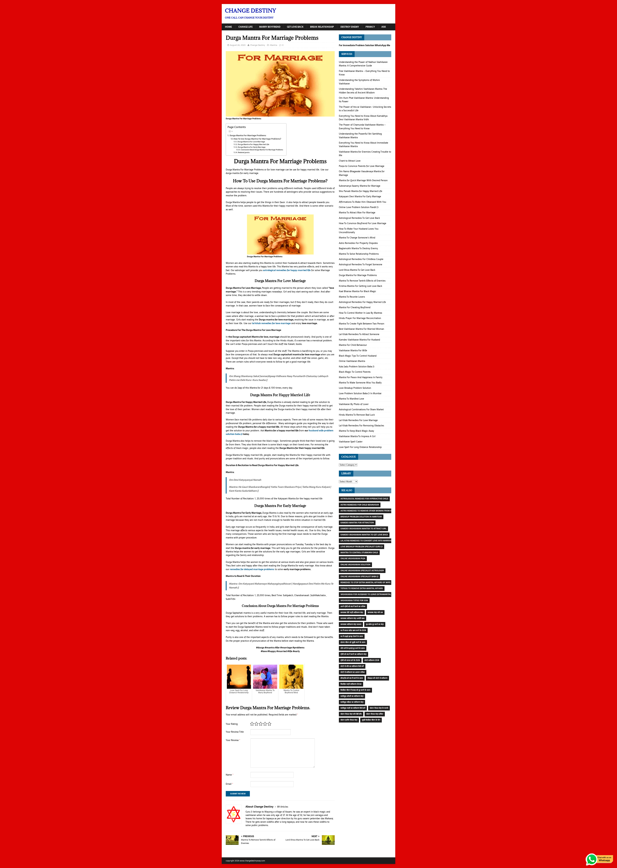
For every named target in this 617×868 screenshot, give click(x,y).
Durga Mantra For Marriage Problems (248, 135)
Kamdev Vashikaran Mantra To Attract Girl (363, 528)
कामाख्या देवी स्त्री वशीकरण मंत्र (351, 612)
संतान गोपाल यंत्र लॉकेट (374, 714)
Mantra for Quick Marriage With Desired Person (363, 180)
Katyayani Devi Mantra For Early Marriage (360, 196)
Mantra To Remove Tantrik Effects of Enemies (362, 280)
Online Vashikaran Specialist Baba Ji (359, 576)
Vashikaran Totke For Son (354, 600)
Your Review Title (235, 732)
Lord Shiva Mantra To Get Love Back (357, 270)
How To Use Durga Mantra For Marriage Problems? (257, 138)
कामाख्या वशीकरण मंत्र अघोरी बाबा (352, 618)
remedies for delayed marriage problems (252, 569)
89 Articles (282, 807)
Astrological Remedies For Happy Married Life (362, 302)
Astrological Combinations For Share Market (361, 409)
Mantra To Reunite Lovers (352, 297)
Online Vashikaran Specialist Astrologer (362, 570)
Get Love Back (295, 27)
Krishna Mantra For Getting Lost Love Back (360, 286)
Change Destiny (257, 45)
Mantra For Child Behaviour (353, 345)
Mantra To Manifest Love (351, 398)
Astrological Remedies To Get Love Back (359, 218)
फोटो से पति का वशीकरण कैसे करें (352, 666)
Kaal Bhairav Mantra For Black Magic (357, 291)
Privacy (370, 27)
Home (228, 27)
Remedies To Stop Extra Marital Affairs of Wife (365, 582)
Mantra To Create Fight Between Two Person (361, 323)
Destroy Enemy (349, 27)
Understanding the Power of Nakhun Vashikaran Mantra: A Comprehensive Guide (363, 63)
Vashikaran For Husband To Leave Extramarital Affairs (369, 594)
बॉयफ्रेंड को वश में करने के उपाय (351, 678)
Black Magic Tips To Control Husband (357, 356)
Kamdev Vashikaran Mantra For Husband (359, 339)
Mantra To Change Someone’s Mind (357, 237)
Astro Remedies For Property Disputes (358, 243)
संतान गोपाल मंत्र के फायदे (379, 708)
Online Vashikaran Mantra (352, 361)
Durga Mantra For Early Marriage (251, 147)
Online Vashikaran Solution (355, 564)
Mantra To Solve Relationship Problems (359, 254)
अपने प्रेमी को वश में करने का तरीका (352, 606)
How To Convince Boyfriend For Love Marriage (362, 223)
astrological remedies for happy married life (287, 270)
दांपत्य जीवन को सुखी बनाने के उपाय (352, 642)
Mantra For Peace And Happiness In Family (360, 377)
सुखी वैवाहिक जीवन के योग (371, 720)
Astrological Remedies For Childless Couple (361, 259)
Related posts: (244, 152)
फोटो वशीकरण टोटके (371, 660)
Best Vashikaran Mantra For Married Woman (361, 329)
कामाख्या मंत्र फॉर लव (375, 612)
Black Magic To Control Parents (355, 372)
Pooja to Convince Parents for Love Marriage (361, 166)
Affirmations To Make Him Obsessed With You (362, 202)
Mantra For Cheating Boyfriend (354, 307)
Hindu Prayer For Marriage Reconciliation (360, 318)
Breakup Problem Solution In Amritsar (361, 516)
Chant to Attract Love (350, 161)
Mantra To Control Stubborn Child (359, 552)
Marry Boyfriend (269, 27)
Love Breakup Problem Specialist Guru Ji (361, 546)
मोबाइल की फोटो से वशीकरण (377, 678)
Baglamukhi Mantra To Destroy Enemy (358, 248)
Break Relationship (322, 27)
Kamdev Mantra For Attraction (357, 522)
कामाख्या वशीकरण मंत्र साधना (350, 624)
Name (229, 775)
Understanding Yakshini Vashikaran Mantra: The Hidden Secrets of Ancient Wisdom (363, 90)
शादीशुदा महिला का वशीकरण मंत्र (351, 702)
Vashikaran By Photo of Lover (354, 404)
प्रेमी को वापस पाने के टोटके (350, 660)
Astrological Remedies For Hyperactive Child (364, 498)
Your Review (233, 740)
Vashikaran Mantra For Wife (353, 350)
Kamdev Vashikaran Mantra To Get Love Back (364, 534)
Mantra (273, 45)
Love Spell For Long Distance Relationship (360, 447)
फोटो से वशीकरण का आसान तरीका (352, 672)
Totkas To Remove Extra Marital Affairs (361, 588)
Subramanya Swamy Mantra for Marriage (359, 186)
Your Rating (232, 724)
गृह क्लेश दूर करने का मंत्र (375, 624)
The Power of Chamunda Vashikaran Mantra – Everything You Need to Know (362, 126)
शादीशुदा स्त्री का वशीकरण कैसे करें (352, 708)
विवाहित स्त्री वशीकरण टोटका (351, 684)
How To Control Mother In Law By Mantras (360, 313)
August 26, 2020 (238, 45)
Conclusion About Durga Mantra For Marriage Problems (262, 150)
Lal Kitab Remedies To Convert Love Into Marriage (366, 540)
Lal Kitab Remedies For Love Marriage (358, 420)
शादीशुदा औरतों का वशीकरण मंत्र (351, 696)
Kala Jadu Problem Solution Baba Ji (356, 366)
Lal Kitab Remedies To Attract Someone (359, 334)
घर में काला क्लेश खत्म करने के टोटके (353, 630)
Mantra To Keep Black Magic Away (356, 431)
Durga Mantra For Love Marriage (251, 141)
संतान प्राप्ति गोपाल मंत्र (348, 720)
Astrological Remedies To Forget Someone (360, 264)
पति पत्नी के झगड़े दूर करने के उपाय (352, 648)
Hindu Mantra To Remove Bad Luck (357, 415)
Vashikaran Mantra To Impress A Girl (357, 436)
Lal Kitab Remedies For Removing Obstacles (361, 425)
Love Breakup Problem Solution (355, 388)
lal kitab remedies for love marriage (271, 323)
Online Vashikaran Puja (352, 558)
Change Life (245, 27)
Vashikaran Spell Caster (350, 441)
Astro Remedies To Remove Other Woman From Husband (370, 510)
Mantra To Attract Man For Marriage (357, 212)
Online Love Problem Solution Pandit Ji (359, 207)
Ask (383, 27)
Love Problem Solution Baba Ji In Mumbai (360, 393)
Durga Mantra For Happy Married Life (253, 144)
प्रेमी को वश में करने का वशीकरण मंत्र (353, 654)
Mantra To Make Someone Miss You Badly (360, 382)
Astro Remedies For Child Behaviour (359, 504)
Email (229, 784)
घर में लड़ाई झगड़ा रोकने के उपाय (351, 636)
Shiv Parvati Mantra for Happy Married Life (360, 191)
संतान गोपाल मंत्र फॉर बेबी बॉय (351, 714)
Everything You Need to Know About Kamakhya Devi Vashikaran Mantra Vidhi (363, 117)
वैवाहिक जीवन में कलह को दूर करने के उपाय (355, 690)
